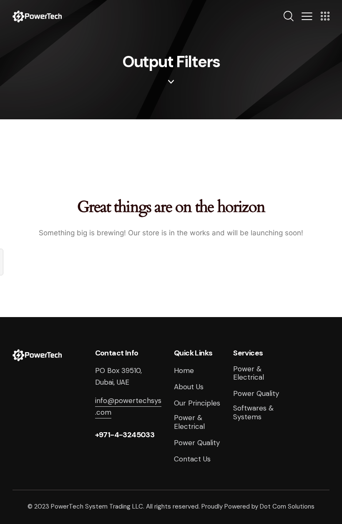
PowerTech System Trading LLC (97, 506)
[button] (307, 16)
